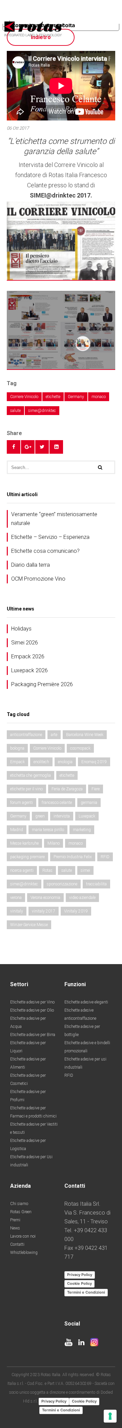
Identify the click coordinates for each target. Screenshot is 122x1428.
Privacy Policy (79, 1274)
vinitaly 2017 (43, 911)
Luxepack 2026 (29, 670)
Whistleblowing (24, 1252)
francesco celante (57, 802)
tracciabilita (96, 884)
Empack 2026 (27, 656)
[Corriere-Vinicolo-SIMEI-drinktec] (61, 330)
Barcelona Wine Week (84, 734)
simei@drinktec (42, 410)
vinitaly (16, 911)
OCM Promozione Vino (38, 579)
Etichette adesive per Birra (32, 1034)
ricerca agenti (22, 870)
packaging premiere (27, 856)
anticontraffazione (26, 734)
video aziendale (82, 897)
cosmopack (80, 748)
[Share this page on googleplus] (28, 447)
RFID (105, 856)
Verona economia (45, 897)
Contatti (17, 1244)
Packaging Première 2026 (42, 684)
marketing (82, 829)
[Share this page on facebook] (13, 447)
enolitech (41, 761)
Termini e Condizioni (86, 1292)
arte (54, 734)
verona (16, 897)
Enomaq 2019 (94, 761)
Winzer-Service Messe (29, 924)
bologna (17, 748)
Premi (15, 1220)
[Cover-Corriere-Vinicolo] (61, 241)
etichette (53, 396)
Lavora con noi (23, 1236)
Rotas (47, 870)
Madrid (16, 829)
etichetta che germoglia (30, 775)
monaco (99, 396)
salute (15, 410)
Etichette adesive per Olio (32, 1010)
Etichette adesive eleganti (86, 1002)
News (15, 1228)
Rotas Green (21, 1211)
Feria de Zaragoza (67, 789)
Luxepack (87, 816)
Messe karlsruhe (24, 843)
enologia (65, 761)
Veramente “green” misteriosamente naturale (54, 518)
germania (89, 802)
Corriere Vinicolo (24, 396)
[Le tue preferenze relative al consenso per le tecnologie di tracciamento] (110, 1416)
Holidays (21, 628)
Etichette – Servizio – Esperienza (50, 537)
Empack (17, 761)
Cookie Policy (79, 1283)
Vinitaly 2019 (76, 911)
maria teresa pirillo (48, 829)
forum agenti (21, 802)
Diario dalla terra (30, 565)
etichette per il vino (26, 789)
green (40, 816)
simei (85, 870)
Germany (76, 396)
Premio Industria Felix (73, 856)
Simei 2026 (24, 642)
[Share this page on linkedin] (56, 447)
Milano (53, 843)
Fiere (96, 789)
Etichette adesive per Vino (32, 1002)
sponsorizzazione (62, 884)
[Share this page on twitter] (42, 447)
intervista (62, 816)
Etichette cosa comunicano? (45, 551)
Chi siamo (19, 1203)
